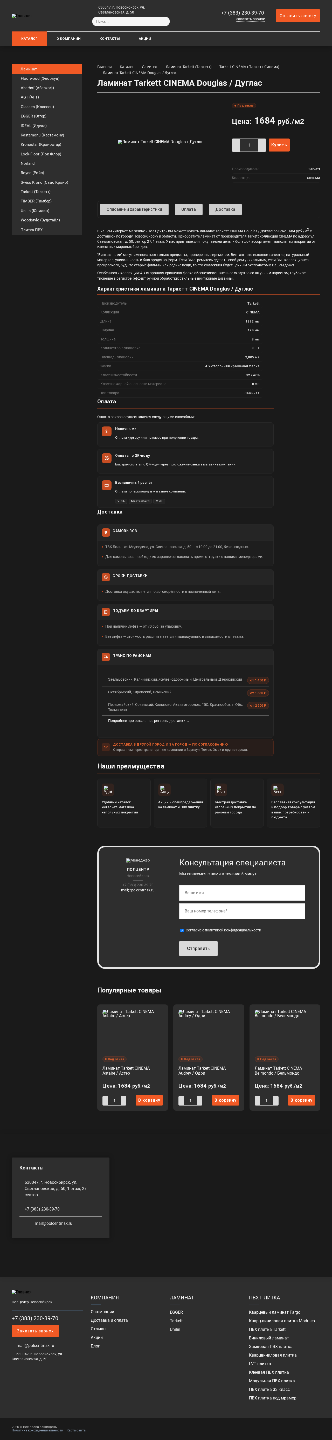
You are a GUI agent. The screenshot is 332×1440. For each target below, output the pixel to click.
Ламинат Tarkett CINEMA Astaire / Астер (126, 1071)
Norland (27, 163)
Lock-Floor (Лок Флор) (41, 154)
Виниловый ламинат (269, 1338)
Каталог (29, 39)
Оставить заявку (298, 15)
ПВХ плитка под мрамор (272, 1398)
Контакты (110, 39)
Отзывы (98, 1329)
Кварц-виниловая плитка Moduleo (282, 1321)
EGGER (176, 1312)
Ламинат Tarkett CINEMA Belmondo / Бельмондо (278, 1071)
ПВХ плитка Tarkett (267, 1329)
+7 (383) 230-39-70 (242, 13)
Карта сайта (76, 1430)
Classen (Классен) (37, 106)
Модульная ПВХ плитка (272, 1381)
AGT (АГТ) (30, 97)
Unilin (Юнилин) (35, 210)
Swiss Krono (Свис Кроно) (44, 182)
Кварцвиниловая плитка (273, 1355)
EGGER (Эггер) (33, 116)
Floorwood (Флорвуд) (40, 78)
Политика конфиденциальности (37, 1430)
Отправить (198, 948)
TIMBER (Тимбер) (36, 201)
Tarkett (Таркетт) (36, 191)
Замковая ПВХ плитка (271, 1347)
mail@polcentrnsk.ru (138, 890)
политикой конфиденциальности (233, 930)
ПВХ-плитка (264, 1297)
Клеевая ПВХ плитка (269, 1372)
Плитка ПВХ (31, 230)
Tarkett (176, 1321)
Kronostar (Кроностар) (41, 144)
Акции (145, 39)
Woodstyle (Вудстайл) (40, 220)
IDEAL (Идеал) (34, 125)
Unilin (175, 1329)
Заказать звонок (250, 19)
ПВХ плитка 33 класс (269, 1390)
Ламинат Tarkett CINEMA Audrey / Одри (202, 1071)
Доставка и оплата (109, 1320)
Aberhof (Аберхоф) (37, 88)
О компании (69, 39)
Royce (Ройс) (32, 172)
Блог (95, 1346)
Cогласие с (223, 930)
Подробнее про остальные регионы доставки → (149, 721)
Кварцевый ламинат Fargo (274, 1312)
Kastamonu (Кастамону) (42, 135)
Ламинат (28, 69)
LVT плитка (260, 1364)
